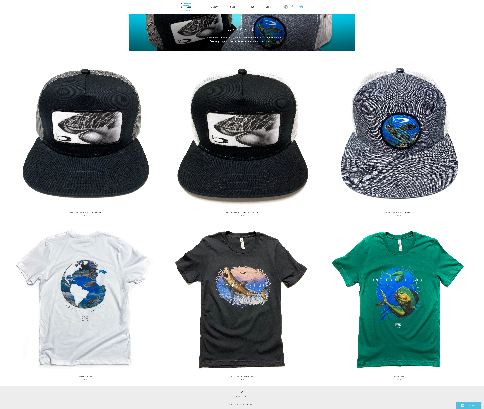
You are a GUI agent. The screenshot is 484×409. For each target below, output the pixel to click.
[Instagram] (286, 7)
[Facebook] (292, 7)
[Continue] (242, 392)
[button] (232, 7)
